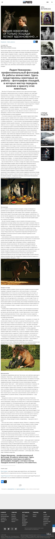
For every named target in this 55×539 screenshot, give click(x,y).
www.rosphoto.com (29, 529)
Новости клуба (46, 516)
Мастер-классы (15, 519)
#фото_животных (11, 42)
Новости (13, 521)
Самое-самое (4, 514)
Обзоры (34, 516)
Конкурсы (14, 516)
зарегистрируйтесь (20, 489)
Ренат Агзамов (4, 471)
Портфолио (3, 518)
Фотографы (46, 519)
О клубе (45, 514)
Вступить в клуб (46, 521)
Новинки (34, 514)
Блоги (44, 524)
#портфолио (3, 42)
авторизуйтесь (11, 489)
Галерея (3, 521)
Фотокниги (45, 523)
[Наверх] (53, 534)
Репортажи (14, 518)
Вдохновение (4, 519)
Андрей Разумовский (5, 475)
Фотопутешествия (5, 516)
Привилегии (46, 518)
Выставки (14, 514)
